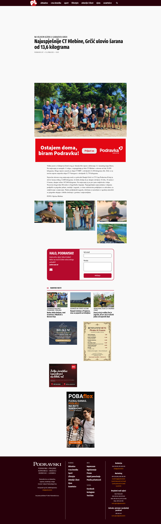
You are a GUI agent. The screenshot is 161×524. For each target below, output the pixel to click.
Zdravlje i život (87, 3)
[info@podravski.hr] (50, 269)
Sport (66, 3)
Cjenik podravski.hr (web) (118, 483)
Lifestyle (75, 3)
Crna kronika (56, 3)
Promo (89, 473)
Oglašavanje (91, 469)
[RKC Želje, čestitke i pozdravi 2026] (63, 386)
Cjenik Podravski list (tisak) (118, 481)
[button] (116, 3)
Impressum (91, 466)
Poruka (86, 261)
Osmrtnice (107, 3)
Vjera (98, 3)
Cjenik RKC (118, 486)
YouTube (90, 495)
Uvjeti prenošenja (93, 476)
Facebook (90, 489)
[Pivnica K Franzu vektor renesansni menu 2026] (97, 360)
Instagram (90, 492)
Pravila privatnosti (94, 480)
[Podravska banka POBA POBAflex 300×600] (80, 447)
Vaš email (87, 252)
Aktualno (44, 3)
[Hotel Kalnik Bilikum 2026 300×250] (63, 344)
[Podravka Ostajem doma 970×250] (80, 161)
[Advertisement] (80, 21)
